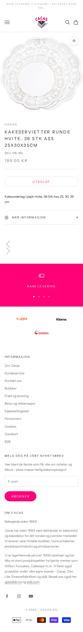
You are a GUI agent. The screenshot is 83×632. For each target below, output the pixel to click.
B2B (8, 442)
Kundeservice (14, 373)
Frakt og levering (17, 396)
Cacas (11, 124)
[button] (41, 244)
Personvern (13, 419)
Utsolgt (41, 181)
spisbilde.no (13, 582)
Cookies (10, 426)
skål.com (33, 582)
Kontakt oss (13, 381)
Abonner (20, 496)
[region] (41, 281)
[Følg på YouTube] (31, 596)
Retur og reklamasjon (20, 403)
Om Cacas (12, 366)
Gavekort (11, 434)
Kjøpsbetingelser (17, 411)
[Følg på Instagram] (19, 596)
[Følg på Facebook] (7, 596)
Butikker (11, 388)
